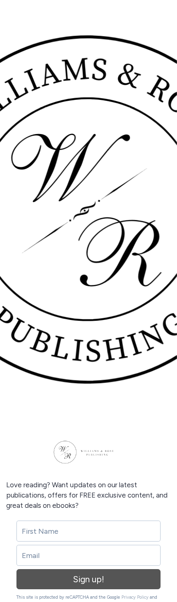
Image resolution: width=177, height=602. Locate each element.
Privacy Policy (135, 597)
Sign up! (88, 579)
